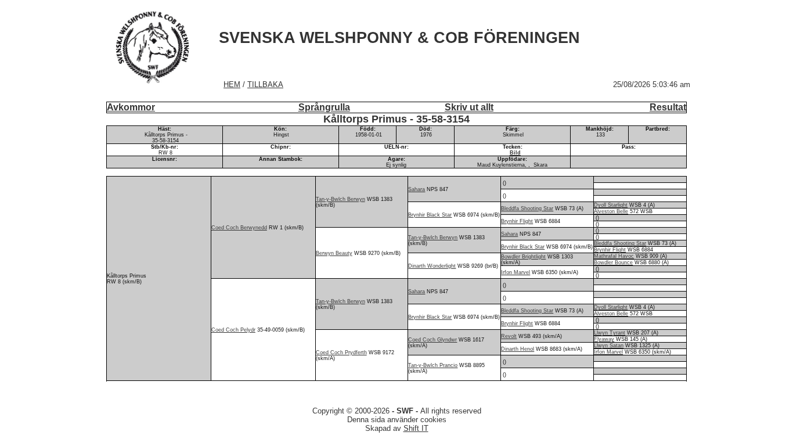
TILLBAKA (265, 84)
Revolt (509, 336)
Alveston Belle (611, 211)
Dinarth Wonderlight (432, 266)
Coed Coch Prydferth (341, 352)
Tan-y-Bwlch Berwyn (340, 199)
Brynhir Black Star (430, 215)
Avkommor (131, 107)
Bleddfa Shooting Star (527, 208)
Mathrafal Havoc (614, 256)
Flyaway (604, 339)
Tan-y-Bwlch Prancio (432, 365)
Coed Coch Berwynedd (239, 228)
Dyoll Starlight (611, 205)
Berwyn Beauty (334, 253)
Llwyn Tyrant (609, 333)
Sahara (416, 189)
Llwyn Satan (608, 345)
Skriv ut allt (469, 107)
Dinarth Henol (517, 349)
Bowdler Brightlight (523, 257)
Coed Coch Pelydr (233, 330)
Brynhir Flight (517, 221)
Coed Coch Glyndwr (432, 340)
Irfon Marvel (515, 272)
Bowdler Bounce (613, 262)
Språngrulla (324, 107)
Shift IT (415, 428)
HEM (232, 84)
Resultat (668, 107)
